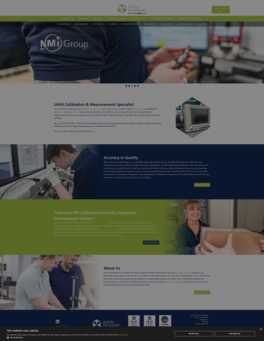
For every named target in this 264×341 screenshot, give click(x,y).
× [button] (261, 329)
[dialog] (132, 170)
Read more (123, 335)
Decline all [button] (234, 333)
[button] (67, 337)
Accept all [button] (194, 333)
